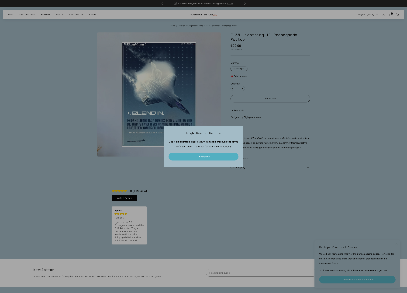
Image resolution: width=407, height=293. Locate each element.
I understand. (203, 156)
